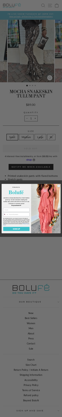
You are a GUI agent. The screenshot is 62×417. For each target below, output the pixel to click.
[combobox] (5, 214)
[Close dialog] (58, 185)
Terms (4, 224)
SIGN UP (16, 229)
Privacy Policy (25, 223)
